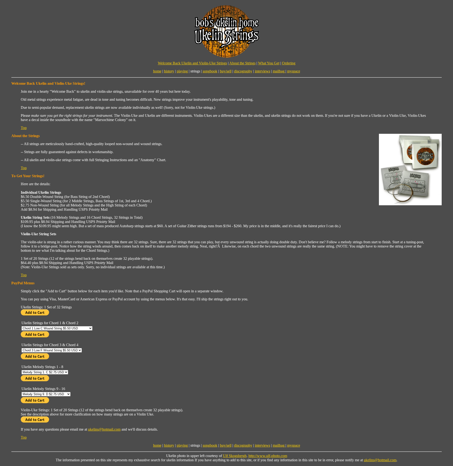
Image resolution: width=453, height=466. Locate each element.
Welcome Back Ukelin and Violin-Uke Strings (192, 63)
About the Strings (242, 63)
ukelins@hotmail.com (104, 429)
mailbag (279, 71)
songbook (210, 71)
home (157, 71)
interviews (262, 71)
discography (243, 71)
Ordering (288, 63)
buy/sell (225, 71)
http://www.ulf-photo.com (267, 456)
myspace (293, 71)
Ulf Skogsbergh (235, 456)
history (169, 71)
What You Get (268, 63)
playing (182, 71)
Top (24, 128)
